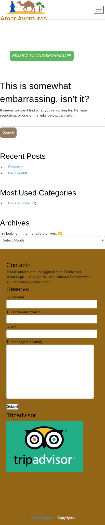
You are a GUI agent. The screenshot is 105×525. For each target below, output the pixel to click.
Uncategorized (20, 203)
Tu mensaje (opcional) (24, 342)
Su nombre (15, 297)
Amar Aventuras (43, 518)
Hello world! (17, 173)
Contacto (15, 167)
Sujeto (11, 327)
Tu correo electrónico (23, 312)
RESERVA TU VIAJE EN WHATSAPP (41, 55)
